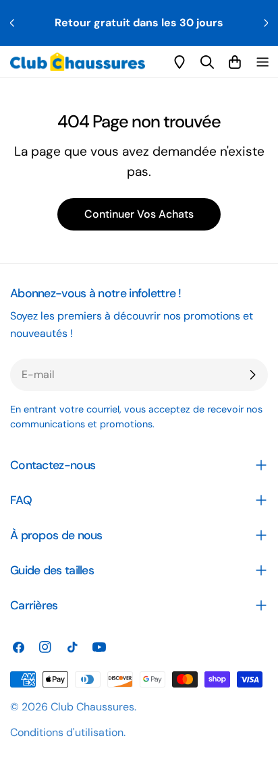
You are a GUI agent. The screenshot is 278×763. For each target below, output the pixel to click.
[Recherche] (207, 62)
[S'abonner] (252, 375)
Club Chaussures (92, 707)
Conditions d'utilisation (66, 732)
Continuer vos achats (139, 214)
